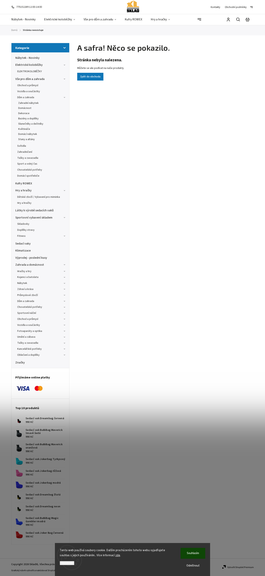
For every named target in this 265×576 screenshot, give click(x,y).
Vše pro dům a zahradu (30, 79)
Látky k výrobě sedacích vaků (34, 210)
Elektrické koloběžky (29, 65)
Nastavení (67, 563)
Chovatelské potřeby (29, 170)
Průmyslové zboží (27, 295)
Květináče (24, 129)
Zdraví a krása (25, 289)
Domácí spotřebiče (28, 176)
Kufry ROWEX (23, 183)
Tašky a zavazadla (27, 158)
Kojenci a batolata (27, 277)
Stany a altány (26, 139)
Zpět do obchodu (90, 77)
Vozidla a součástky (28, 91)
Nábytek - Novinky (27, 58)
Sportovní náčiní (26, 313)
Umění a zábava (26, 337)
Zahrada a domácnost (29, 265)
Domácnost (24, 108)
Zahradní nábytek (28, 103)
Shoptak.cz (53, 570)
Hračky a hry (24, 271)
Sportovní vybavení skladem (33, 217)
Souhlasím (193, 553)
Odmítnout (193, 566)
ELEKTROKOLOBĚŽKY (29, 71)
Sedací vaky (23, 243)
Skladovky (23, 224)
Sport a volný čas (27, 164)
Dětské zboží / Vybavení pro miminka (38, 197)
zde (117, 555)
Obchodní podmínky (236, 7)
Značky (20, 362)
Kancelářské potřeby (29, 349)
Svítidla (21, 146)
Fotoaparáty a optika (29, 331)
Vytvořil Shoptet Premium (240, 567)
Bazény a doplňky (28, 119)
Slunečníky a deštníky (30, 124)
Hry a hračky (23, 190)
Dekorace (23, 113)
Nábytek (22, 283)
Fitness (21, 236)
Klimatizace (23, 250)
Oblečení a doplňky (28, 355)
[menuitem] (25, 19)
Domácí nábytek (27, 134)
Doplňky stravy (26, 230)
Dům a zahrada (25, 97)
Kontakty (215, 7)
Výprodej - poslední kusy (31, 258)
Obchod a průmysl (27, 85)
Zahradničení (24, 152)
